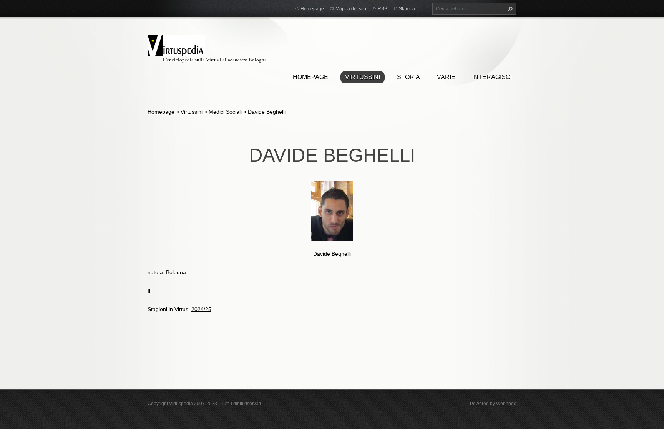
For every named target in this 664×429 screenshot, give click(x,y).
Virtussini (362, 77)
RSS (382, 9)
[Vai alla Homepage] (176, 44)
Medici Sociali (225, 112)
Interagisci (492, 77)
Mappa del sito (350, 9)
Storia (408, 77)
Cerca (509, 9)
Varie (446, 77)
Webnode (506, 403)
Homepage (310, 77)
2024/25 (201, 309)
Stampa (407, 9)
